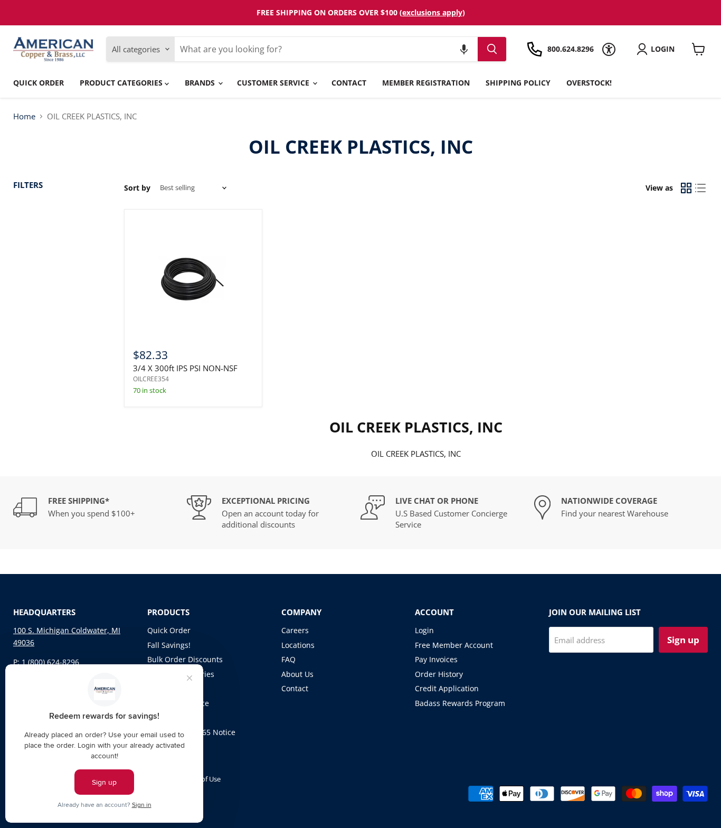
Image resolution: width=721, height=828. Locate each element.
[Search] (492, 49)
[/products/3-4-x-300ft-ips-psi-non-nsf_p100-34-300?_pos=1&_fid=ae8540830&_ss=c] (193, 278)
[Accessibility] (608, 49)
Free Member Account (454, 645)
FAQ (288, 659)
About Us (297, 674)
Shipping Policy (518, 83)
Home (24, 116)
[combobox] (326, 49)
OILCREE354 (151, 378)
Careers (295, 630)
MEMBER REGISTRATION (426, 83)
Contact (348, 83)
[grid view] (686, 188)
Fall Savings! (169, 645)
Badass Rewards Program (460, 703)
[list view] (701, 188)
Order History (439, 674)
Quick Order (38, 83)
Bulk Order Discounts (185, 659)
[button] (464, 49)
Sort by (137, 188)
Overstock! (589, 83)
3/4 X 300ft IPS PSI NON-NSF (185, 368)
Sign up (683, 640)
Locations (298, 645)
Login (424, 630)
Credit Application (447, 688)
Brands (201, 83)
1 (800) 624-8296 (50, 662)
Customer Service (274, 83)
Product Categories (122, 83)
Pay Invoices (436, 659)
